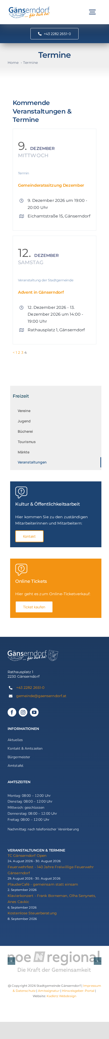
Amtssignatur (48, 991)
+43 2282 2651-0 (30, 687)
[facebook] (12, 712)
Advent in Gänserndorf (41, 292)
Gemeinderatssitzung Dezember (51, 185)
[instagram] (23, 712)
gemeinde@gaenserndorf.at (41, 696)
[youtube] (34, 712)
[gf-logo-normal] (29, 7)
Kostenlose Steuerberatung (32, 913)
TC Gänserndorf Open (27, 855)
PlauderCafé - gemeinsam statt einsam (43, 884)
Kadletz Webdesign (61, 996)
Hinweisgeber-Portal (78, 991)
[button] (11, 961)
